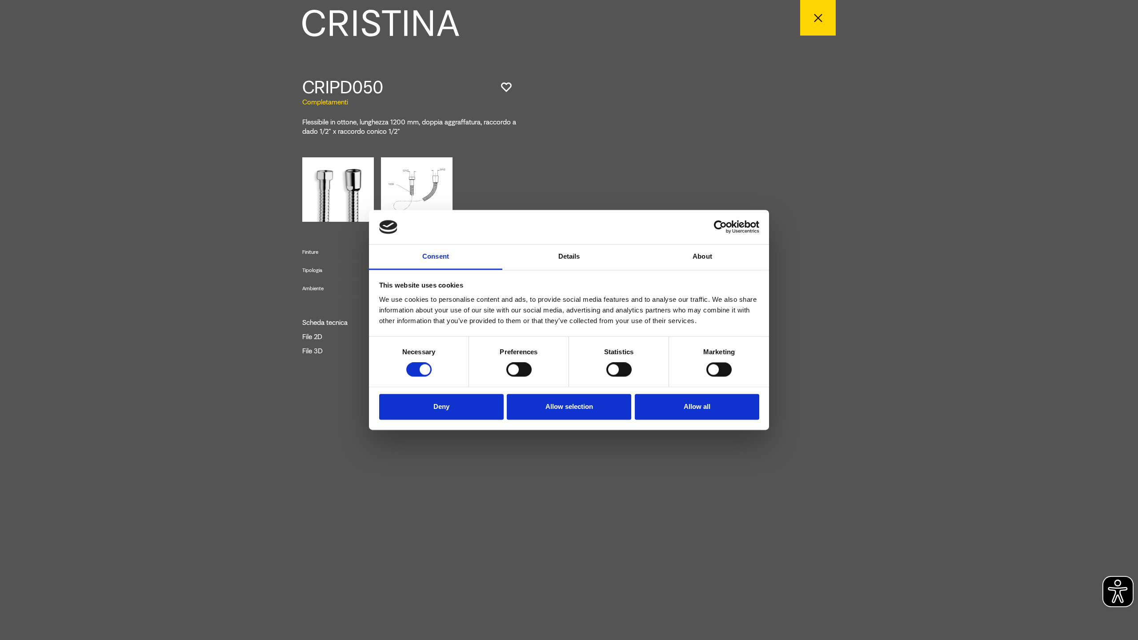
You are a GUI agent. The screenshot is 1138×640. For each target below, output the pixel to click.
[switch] (519, 370)
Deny (441, 406)
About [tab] (702, 256)
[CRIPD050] (338, 189)
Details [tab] (569, 256)
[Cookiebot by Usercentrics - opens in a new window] (720, 227)
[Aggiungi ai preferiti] (506, 87)
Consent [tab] (435, 256)
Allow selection (569, 406)
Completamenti (325, 102)
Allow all (697, 406)
